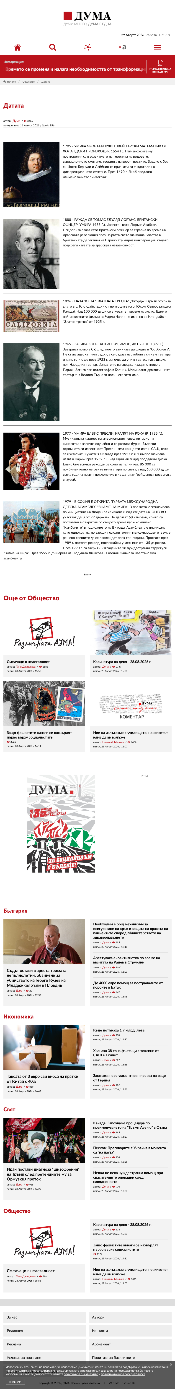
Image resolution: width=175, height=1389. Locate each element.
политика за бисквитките (81, 1374)
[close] (171, 1365)
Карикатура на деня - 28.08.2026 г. (122, 662)
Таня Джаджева (26, 666)
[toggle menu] (157, 47)
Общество (29, 82)
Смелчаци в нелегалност (28, 662)
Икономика (18, 1017)
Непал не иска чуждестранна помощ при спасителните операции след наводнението (128, 1177)
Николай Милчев (113, 742)
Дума (16, 121)
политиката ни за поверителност (123, 1374)
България (15, 911)
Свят (9, 1109)
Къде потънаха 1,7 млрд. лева (118, 1030)
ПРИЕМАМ (15, 1382)
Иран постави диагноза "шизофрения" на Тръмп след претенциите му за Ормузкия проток (43, 1174)
